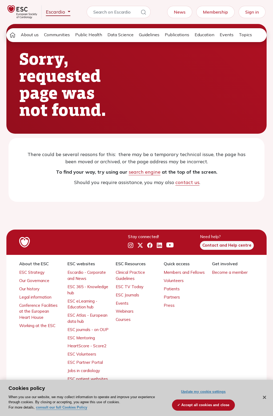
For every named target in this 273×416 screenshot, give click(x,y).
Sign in (252, 12)
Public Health (88, 34)
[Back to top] (255, 377)
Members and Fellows (184, 272)
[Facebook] (149, 245)
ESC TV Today (129, 286)
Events (227, 34)
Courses (123, 319)
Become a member (230, 272)
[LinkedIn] (159, 245)
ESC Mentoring (81, 337)
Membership (215, 12)
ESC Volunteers (81, 354)
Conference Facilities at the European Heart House (38, 311)
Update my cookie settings (203, 392)
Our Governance (34, 280)
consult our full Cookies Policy (61, 407)
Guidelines (149, 34)
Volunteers (174, 280)
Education (204, 34)
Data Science (120, 34)
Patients (172, 288)
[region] (136, 398)
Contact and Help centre (226, 245)
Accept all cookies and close (205, 405)
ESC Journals (127, 294)
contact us (187, 182)
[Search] (143, 13)
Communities (57, 34)
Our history (29, 288)
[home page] (12, 35)
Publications (177, 34)
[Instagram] (130, 245)
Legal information (35, 297)
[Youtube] (170, 245)
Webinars (125, 311)
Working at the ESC (37, 325)
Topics (245, 34)
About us (30, 34)
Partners (172, 297)
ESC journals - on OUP (88, 329)
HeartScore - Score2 (86, 345)
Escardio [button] (56, 12)
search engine (144, 172)
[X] (140, 245)
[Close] (264, 397)
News (180, 12)
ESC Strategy (32, 272)
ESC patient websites (87, 378)
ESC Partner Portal (85, 362)
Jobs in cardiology (83, 370)
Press (169, 305)
